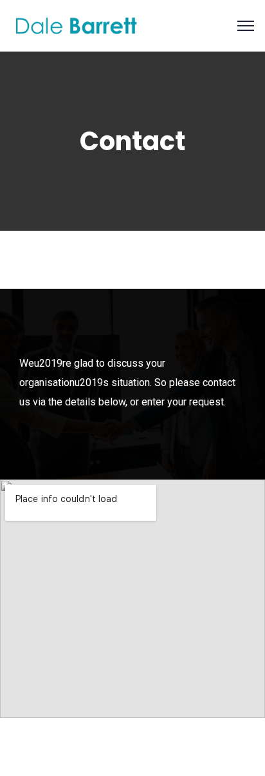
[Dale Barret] (76, 25)
